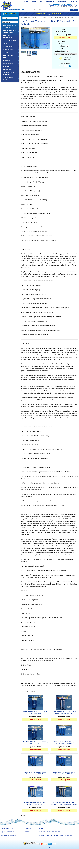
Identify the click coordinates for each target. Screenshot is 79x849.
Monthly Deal (41, 14)
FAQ (41, 1)
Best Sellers (56, 14)
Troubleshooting (49, 1)
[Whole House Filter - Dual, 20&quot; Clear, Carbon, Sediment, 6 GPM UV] (35, 702)
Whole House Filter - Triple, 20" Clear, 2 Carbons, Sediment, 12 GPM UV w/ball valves (64, 803)
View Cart (75, 1)
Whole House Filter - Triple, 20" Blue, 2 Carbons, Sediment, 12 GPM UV (64, 773)
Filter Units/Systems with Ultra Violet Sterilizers (42, 17)
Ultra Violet (27, 17)
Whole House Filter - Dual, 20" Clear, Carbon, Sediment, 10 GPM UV (35, 742)
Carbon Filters (25, 669)
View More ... (25, 815)
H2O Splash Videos (9, 832)
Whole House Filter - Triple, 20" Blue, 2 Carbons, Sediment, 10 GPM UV (35, 773)
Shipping (34, 1)
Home (22, 17)
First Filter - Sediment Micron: (61, 44)
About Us (26, 1)
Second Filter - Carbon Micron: (60, 50)
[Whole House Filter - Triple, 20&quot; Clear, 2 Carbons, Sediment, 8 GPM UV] (35, 791)
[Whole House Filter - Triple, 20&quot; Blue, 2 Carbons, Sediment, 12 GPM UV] (64, 760)
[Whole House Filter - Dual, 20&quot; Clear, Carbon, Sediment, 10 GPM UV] (35, 732)
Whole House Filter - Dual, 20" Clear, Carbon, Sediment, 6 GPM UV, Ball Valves (64, 712)
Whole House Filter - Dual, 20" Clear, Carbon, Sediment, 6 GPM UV (35, 712)
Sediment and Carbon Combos (30, 674)
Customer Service (62, 1)
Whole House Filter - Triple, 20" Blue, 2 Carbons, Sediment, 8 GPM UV (64, 742)
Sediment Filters (26, 665)
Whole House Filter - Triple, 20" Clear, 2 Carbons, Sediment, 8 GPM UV (35, 803)
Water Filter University (10, 835)
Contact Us (28, 832)
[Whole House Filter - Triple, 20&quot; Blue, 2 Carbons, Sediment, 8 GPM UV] (64, 730)
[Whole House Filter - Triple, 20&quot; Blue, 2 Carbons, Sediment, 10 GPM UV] (35, 760)
